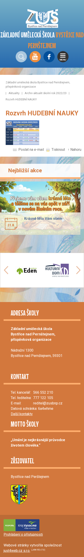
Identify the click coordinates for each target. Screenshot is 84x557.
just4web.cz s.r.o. (17, 550)
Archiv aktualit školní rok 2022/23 (46, 93)
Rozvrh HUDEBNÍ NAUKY (21, 99)
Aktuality (14, 93)
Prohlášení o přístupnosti (23, 534)
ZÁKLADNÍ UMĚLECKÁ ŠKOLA (42, 40)
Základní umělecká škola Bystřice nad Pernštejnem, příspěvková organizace (38, 84)
